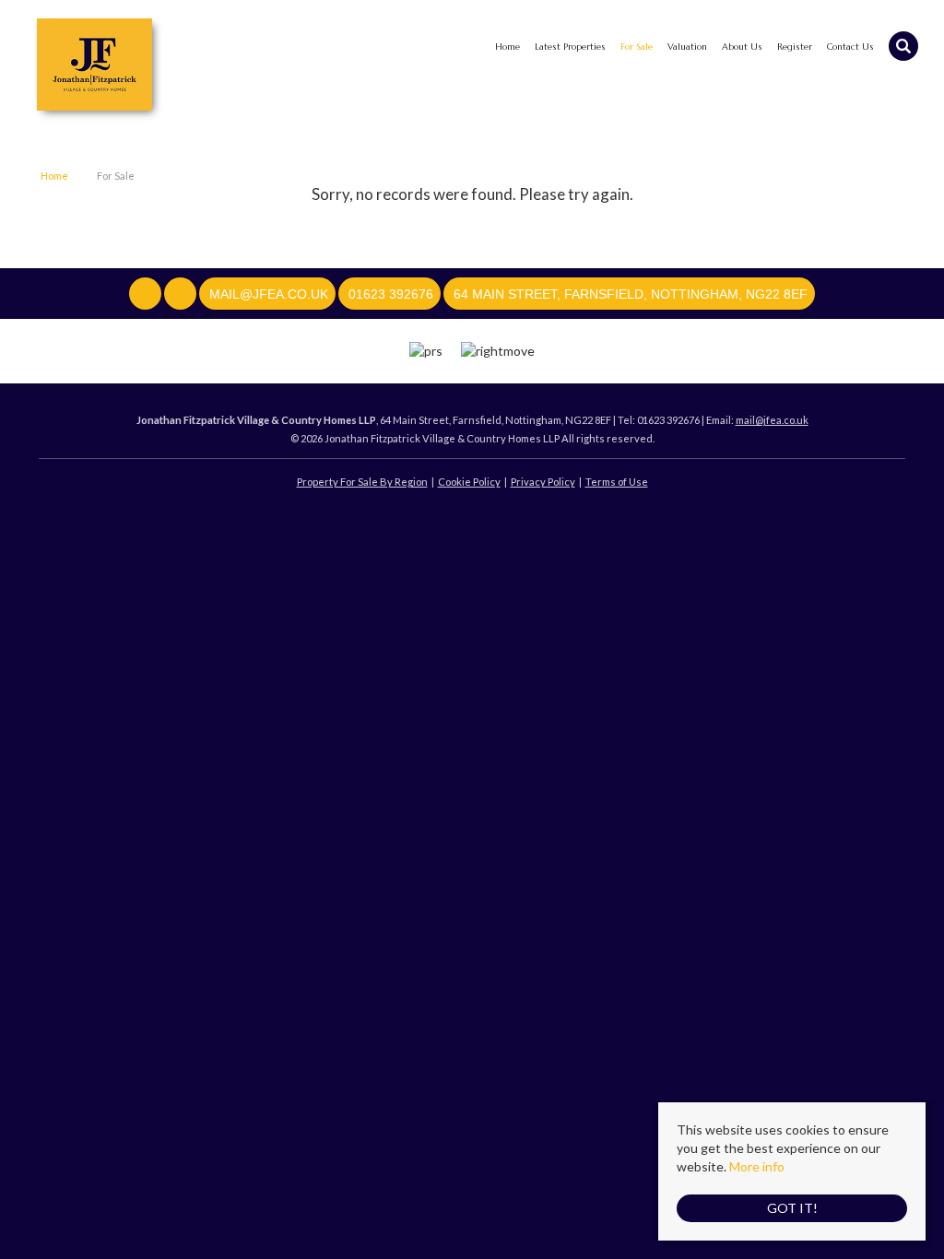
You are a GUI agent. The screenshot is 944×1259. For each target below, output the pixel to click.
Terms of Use (616, 482)
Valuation (687, 47)
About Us (742, 47)
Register (794, 47)
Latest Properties (570, 47)
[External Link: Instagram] (181, 294)
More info (757, 1166)
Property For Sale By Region (362, 482)
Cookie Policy (469, 482)
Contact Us (850, 47)
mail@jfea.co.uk (772, 420)
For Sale (636, 47)
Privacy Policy (543, 482)
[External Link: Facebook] (146, 294)
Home (507, 47)
